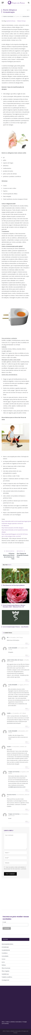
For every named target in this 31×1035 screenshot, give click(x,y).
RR (7, 637)
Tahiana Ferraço (21, 21)
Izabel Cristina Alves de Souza (15, 660)
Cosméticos (5, 953)
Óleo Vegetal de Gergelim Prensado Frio (22, 555)
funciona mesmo (11, 794)
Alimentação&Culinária (7, 944)
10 (28, 10)
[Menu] (3, 3)
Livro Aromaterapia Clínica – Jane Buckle (15, 627)
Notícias (4, 965)
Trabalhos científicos (7, 977)
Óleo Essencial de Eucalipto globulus (14, 585)
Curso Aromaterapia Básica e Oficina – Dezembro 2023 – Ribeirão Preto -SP (14, 606)
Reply (27, 643)
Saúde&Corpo (25, 16)
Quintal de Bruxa (11, 21)
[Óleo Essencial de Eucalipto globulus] (15, 576)
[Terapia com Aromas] (16, 2)
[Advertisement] (16, 894)
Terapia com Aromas (8, 16)
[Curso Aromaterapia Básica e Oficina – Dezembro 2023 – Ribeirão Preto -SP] (15, 596)
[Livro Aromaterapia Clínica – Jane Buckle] (15, 617)
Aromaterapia (5, 947)
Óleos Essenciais (6, 968)
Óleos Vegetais (5, 971)
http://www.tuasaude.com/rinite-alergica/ (12, 528)
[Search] (28, 3)
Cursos (3, 959)
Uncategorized (5, 980)
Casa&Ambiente (6, 950)
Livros (3, 962)
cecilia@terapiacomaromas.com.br (16, 787)
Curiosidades (5, 956)
